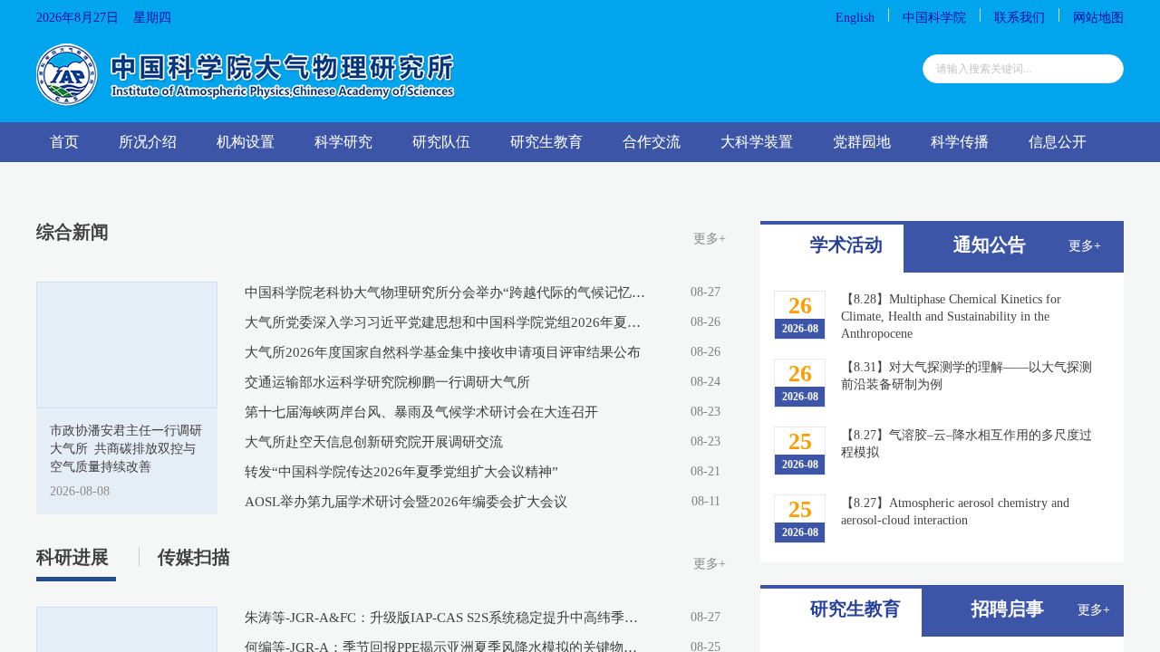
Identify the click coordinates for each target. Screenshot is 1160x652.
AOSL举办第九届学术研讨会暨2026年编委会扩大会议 (406, 501)
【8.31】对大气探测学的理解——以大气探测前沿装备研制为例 (966, 375)
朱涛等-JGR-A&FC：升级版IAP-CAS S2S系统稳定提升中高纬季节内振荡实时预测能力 (446, 617)
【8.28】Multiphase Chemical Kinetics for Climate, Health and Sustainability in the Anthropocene (951, 316)
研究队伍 (441, 141)
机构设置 (246, 141)
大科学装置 (756, 141)
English (855, 17)
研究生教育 (546, 141)
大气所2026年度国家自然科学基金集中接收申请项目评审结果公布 (443, 352)
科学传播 (960, 141)
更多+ (709, 238)
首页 (64, 141)
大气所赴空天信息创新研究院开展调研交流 (374, 442)
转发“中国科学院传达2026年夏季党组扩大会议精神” (401, 472)
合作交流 (652, 141)
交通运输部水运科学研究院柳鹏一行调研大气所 (387, 382)
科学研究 (343, 141)
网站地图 (1098, 17)
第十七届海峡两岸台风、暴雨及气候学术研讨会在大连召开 (421, 412)
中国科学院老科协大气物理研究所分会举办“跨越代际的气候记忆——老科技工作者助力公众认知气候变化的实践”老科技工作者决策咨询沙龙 (446, 292)
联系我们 (1019, 17)
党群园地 (862, 141)
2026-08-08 (80, 491)
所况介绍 (148, 141)
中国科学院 (934, 17)
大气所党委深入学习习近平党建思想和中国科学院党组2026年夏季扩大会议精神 (446, 322)
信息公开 (1058, 141)
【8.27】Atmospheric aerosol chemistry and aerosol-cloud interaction (955, 511)
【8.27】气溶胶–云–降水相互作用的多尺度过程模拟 (966, 443)
